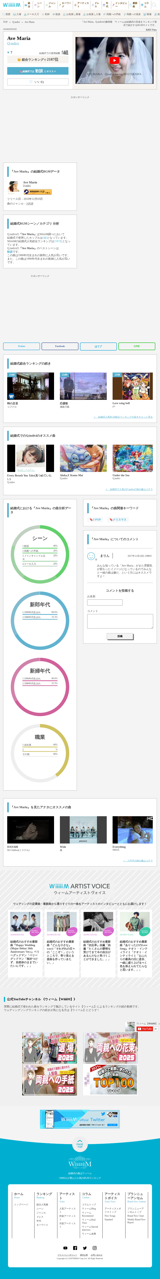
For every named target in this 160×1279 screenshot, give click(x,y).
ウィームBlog (89, 1208)
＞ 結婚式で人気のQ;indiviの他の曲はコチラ (129, 489)
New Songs (110, 1215)
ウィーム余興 (89, 1233)
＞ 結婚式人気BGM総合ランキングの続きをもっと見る (123, 417)
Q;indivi (16, 22)
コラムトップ (89, 1204)
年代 (38, 1221)
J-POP (29, 203)
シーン (40, 1208)
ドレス (40, 1216)
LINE (137, 346)
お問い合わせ (96, 1255)
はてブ (98, 346)
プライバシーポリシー (67, 1255)
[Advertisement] (80, 128)
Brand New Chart (135, 1215)
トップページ (21, 1204)
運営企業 (84, 1255)
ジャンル (41, 1212)
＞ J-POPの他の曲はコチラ (138, 860)
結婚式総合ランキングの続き (30, 363)
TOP (5, 22)
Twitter (21, 346)
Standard (109, 1219)
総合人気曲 (42, 1204)
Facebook (60, 346)
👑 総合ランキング (38, 59)
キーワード (42, 1225)
